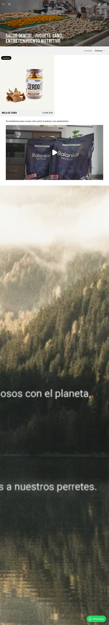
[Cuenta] (99, 4)
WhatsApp (98, 618)
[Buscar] (9, 4)
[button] (100, 51)
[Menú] (3, 4)
